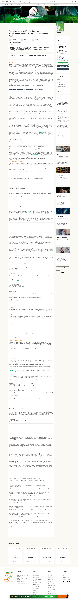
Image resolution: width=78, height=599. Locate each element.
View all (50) (23, 544)
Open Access (35, 592)
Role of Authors (36, 588)
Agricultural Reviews (21, 583)
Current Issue (27, 4)
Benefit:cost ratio (21, 89)
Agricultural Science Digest (8, 4)
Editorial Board (38, 4)
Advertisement (50, 593)
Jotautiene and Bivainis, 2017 (26, 114)
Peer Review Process (37, 582)
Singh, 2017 (23, 263)
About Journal (19, 4)
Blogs (21, 1)
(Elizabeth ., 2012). (48, 99)
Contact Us (65, 575)
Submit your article (66, 577)
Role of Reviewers (36, 586)
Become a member (67, 579)
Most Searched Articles (52, 585)
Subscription (50, 591)
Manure (41, 89)
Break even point (29, 89)
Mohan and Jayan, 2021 (37, 128)
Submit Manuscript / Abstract (58, 1)
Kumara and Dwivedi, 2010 (40, 132)
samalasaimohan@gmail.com (16, 42)
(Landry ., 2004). (37, 154)
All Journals (15, 1)
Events (27, 1)
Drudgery (36, 89)
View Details (63, 63)
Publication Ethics (36, 577)
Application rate (12, 89)
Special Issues (50, 579)
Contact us (63, 267)
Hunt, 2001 (17, 280)
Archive (51, 4)
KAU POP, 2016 (19, 110)
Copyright (34, 594)
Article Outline (58, 4)
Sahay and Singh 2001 (18, 142)
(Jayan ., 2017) (27, 212)
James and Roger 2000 (47, 111)
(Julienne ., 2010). (13, 109)
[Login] (75, 1)
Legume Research (20, 581)
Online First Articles (45, 4)
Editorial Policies (36, 584)
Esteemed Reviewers (52, 589)
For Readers (35, 590)
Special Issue (32, 4)
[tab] (31, 45)
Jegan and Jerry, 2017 (34, 220)
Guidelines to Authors (37, 575)
